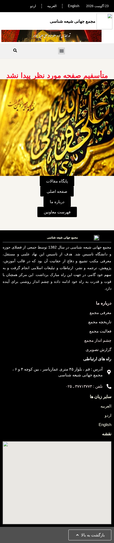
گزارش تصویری (98, 349)
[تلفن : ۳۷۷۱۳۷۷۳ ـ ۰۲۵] (109, 386)
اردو (33, 6)
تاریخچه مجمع (99, 322)
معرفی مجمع (100, 312)
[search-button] (15, 50)
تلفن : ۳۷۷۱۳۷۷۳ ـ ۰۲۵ (84, 386)
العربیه (52, 6)
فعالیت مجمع (100, 331)
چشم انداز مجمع (97, 340)
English (73, 6)
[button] (61, 51)
